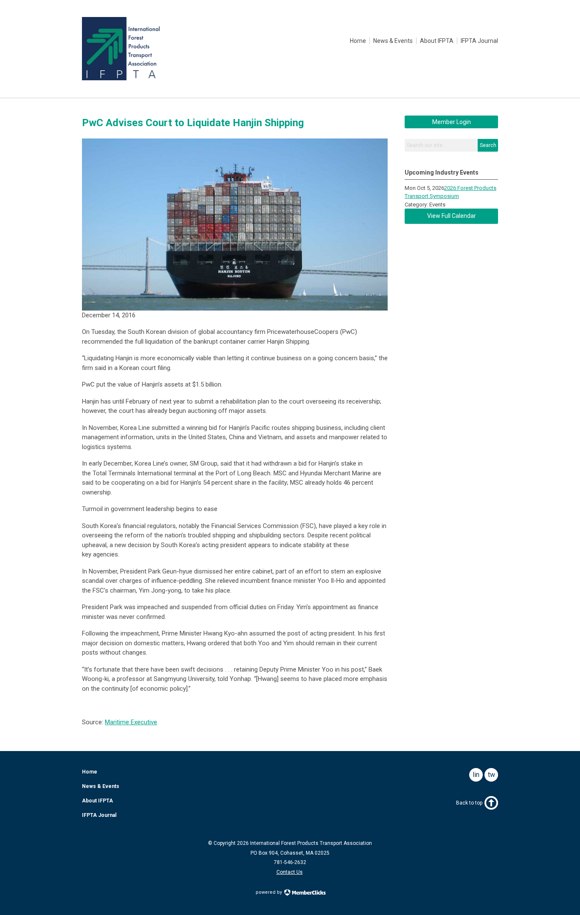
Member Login (451, 122)
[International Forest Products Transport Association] (121, 78)
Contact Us (289, 872)
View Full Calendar (451, 215)
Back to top (469, 803)
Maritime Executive (131, 722)
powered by (269, 892)
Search (488, 145)
